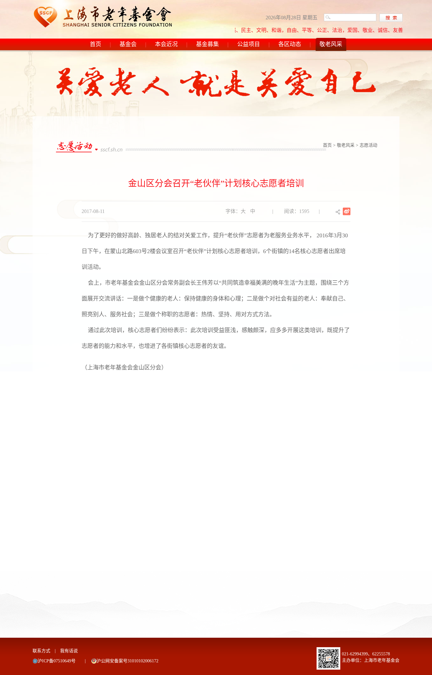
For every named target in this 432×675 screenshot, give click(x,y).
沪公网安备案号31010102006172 (127, 661)
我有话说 (69, 650)
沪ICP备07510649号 (57, 661)
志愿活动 (368, 145)
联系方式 (41, 650)
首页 (95, 44)
